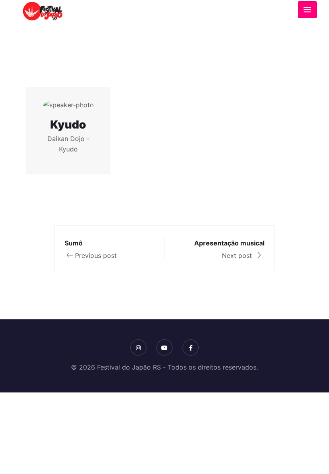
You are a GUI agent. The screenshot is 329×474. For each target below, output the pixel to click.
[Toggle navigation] (307, 9)
